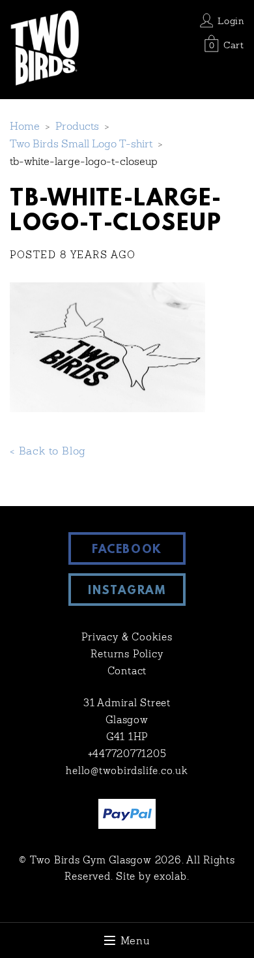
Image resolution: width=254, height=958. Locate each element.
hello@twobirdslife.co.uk (127, 772)
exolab (170, 877)
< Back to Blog (48, 452)
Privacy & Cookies (127, 638)
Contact (127, 672)
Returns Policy (127, 655)
